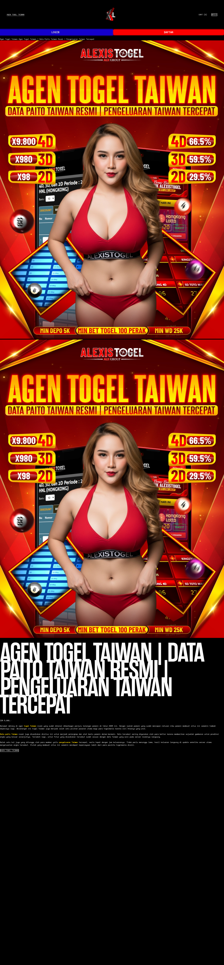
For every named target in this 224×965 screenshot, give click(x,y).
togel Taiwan (30, 726)
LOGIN (55, 32)
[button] (9, 750)
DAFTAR (168, 32)
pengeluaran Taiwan (68, 742)
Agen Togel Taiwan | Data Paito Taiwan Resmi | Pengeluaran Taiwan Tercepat (56, 39)
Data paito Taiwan (9, 734)
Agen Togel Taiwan (15, 14)
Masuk (214, 14)
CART (203, 14)
